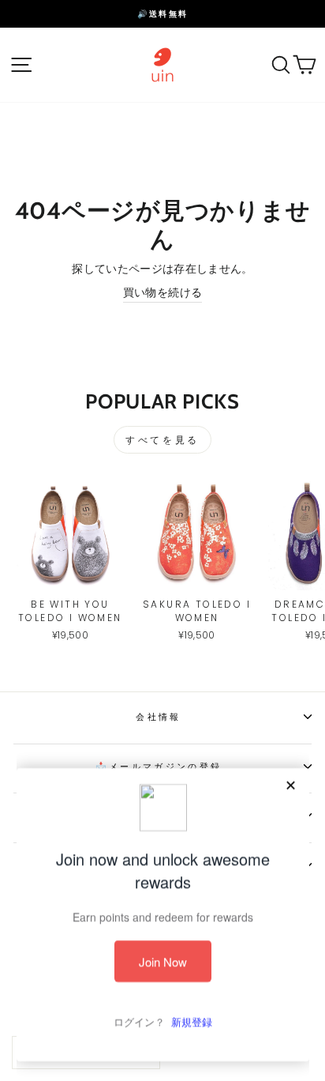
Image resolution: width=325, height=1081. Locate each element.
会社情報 (158, 716)
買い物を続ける (162, 292)
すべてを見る (162, 439)
